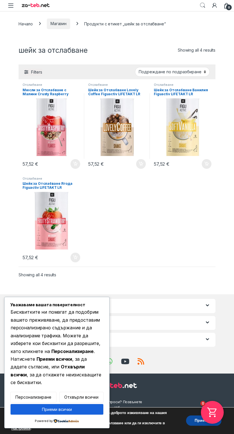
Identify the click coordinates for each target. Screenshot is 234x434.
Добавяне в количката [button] (70, 164)
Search (202, 5)
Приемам (204, 420)
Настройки (21, 428)
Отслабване (32, 85)
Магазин (58, 23)
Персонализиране (33, 397)
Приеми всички (57, 409)
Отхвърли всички (81, 397)
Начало (26, 23)
